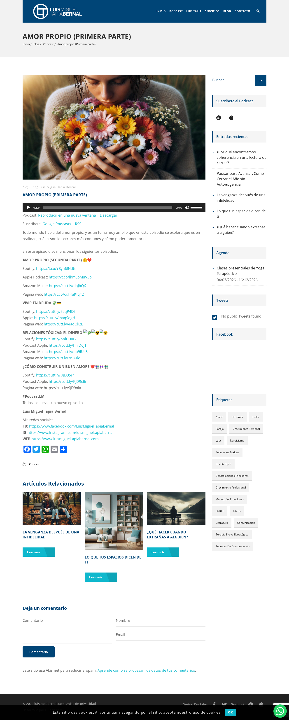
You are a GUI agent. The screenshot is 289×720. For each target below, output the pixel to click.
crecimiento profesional (231, 487)
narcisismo (237, 440)
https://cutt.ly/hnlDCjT (67, 345)
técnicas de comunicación (232, 546)
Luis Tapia (193, 11)
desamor (237, 417)
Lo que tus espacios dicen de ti (241, 213)
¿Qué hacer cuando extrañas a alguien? (167, 535)
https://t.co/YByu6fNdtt (56, 268)
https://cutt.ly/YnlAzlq (62, 357)
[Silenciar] (187, 207)
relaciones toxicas (227, 452)
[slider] (197, 207)
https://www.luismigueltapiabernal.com (65, 438)
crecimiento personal (246, 429)
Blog (227, 11)
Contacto (242, 11)
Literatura (222, 523)
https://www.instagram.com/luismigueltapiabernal (70, 432)
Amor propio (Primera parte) (76, 44)
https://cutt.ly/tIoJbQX (67, 285)
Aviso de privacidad (81, 703)
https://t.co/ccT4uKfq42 (64, 294)
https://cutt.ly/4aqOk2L (63, 324)
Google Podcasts (56, 223)
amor (219, 417)
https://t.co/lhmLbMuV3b (70, 277)
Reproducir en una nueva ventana (67, 215)
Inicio (161, 11)
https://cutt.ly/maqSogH (54, 317)
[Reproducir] (28, 207)
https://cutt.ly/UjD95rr (55, 375)
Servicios (212, 11)
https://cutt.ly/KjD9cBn (68, 381)
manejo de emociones (230, 499)
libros (237, 511)
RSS (78, 223)
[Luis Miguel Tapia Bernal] (58, 11)
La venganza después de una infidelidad (241, 197)
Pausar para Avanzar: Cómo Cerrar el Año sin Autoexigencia (240, 179)
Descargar (108, 215)
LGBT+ (220, 511)
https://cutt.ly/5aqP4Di (55, 311)
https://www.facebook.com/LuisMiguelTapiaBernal (71, 426)
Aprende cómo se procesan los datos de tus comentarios (146, 670)
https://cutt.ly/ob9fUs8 (68, 351)
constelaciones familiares (232, 476)
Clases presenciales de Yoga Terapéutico (240, 271)
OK (230, 712)
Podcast (175, 11)
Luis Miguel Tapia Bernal (58, 187)
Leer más (34, 552)
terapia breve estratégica (232, 534)
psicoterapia (223, 464)
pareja (220, 429)
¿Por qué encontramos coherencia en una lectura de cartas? (241, 157)
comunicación (246, 523)
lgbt (218, 440)
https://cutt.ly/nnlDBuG (56, 339)
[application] (114, 207)
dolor (255, 417)
